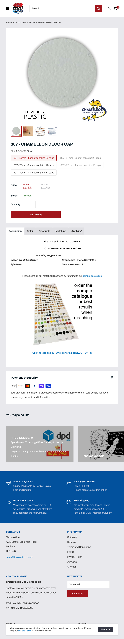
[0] (115, 8)
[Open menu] (7, 8)
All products (20, 22)
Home (9, 22)
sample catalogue (92, 276)
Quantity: (16, 204)
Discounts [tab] (44, 231)
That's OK (106, 629)
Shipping (72, 537)
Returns (71, 542)
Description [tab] (15, 231)
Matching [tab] (60, 231)
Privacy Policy (74, 557)
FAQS (70, 552)
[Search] (98, 8)
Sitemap (72, 566)
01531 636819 (81, 486)
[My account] (109, 8)
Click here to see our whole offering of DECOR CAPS (62, 353)
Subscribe (77, 593)
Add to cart (36, 214)
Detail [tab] (30, 231)
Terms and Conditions (79, 547)
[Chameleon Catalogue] (62, 283)
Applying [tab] (76, 231)
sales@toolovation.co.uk (19, 557)
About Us (72, 561)
